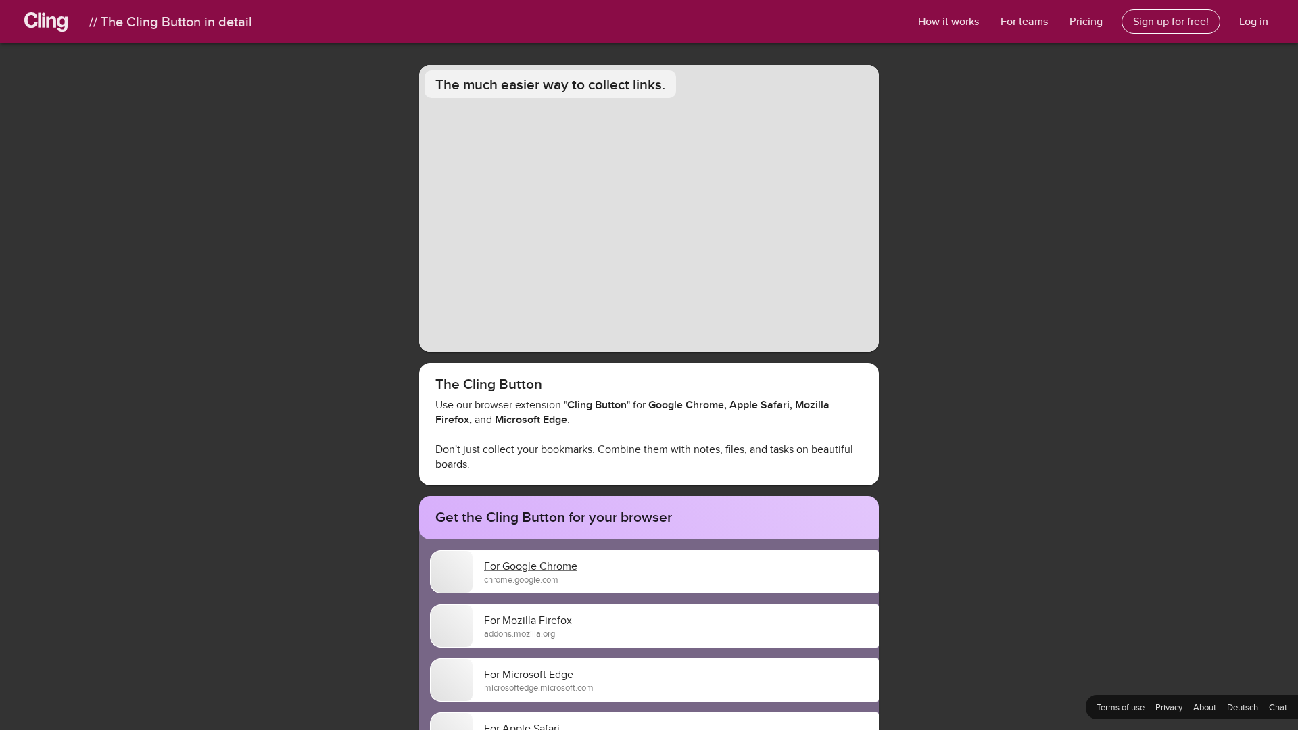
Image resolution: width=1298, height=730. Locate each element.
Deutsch (1242, 707)
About (1204, 707)
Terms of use (1121, 707)
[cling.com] (56, 21)
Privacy (1168, 707)
